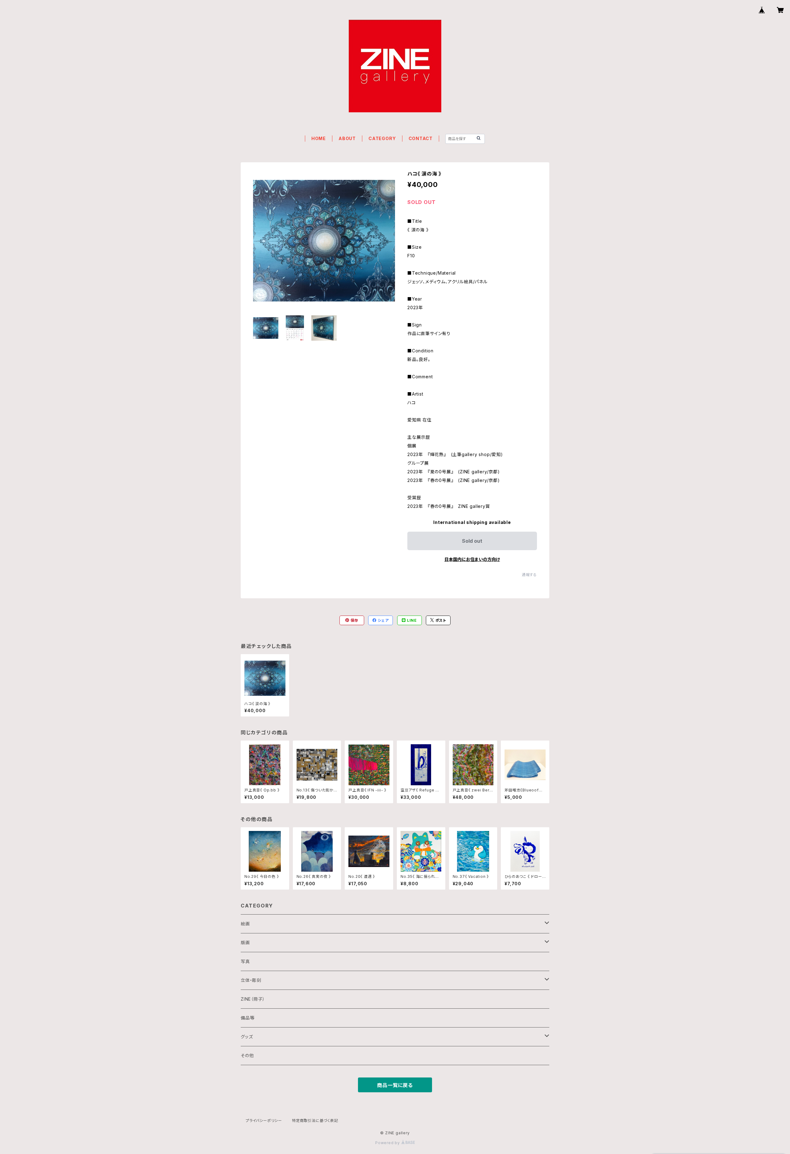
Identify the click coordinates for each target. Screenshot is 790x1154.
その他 (247, 1055)
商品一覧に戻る (395, 1085)
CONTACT (421, 138)
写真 (245, 961)
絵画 (245, 923)
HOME (318, 138)
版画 (245, 942)
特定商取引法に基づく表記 (315, 1120)
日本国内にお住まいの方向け (472, 559)
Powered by (388, 1142)
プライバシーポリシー (264, 1120)
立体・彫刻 (251, 980)
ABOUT (347, 138)
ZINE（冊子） (253, 999)
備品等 (247, 1017)
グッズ (247, 1036)
